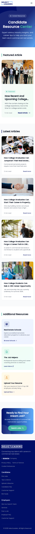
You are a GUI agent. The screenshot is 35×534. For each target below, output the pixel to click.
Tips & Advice (6, 480)
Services (4, 508)
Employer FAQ (6, 515)
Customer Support (8, 490)
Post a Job (5, 511)
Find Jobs (5, 476)
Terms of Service (18, 463)
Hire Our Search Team (9, 504)
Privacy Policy (6, 463)
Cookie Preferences (8, 466)
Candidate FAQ (7, 487)
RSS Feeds (5, 494)
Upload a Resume (7, 483)
